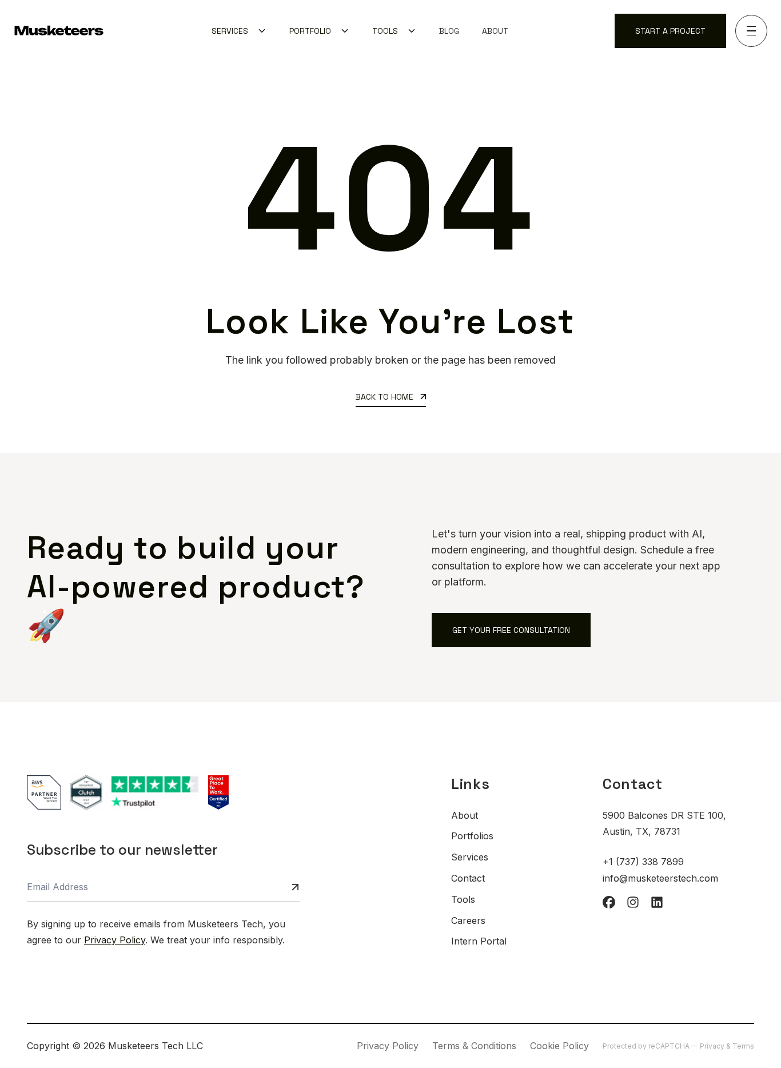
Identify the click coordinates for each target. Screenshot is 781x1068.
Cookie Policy (559, 1045)
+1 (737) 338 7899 (643, 861)
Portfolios (472, 836)
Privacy (713, 1046)
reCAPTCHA (669, 1046)
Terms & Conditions (474, 1045)
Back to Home (386, 397)
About (495, 31)
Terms (743, 1046)
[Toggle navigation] (751, 31)
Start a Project (670, 31)
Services (469, 857)
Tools (463, 899)
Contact (468, 878)
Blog (449, 31)
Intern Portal (479, 941)
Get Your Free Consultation (511, 630)
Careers (468, 920)
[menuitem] (239, 30)
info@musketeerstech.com (660, 878)
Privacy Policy (114, 940)
